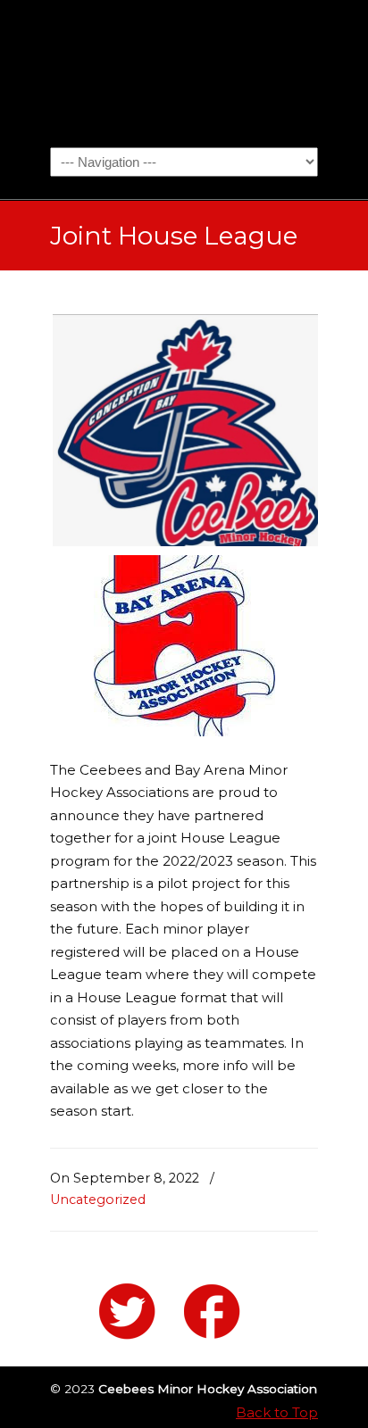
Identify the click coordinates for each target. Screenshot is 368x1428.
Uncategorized (98, 1199)
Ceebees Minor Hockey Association (184, 72)
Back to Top (277, 1412)
